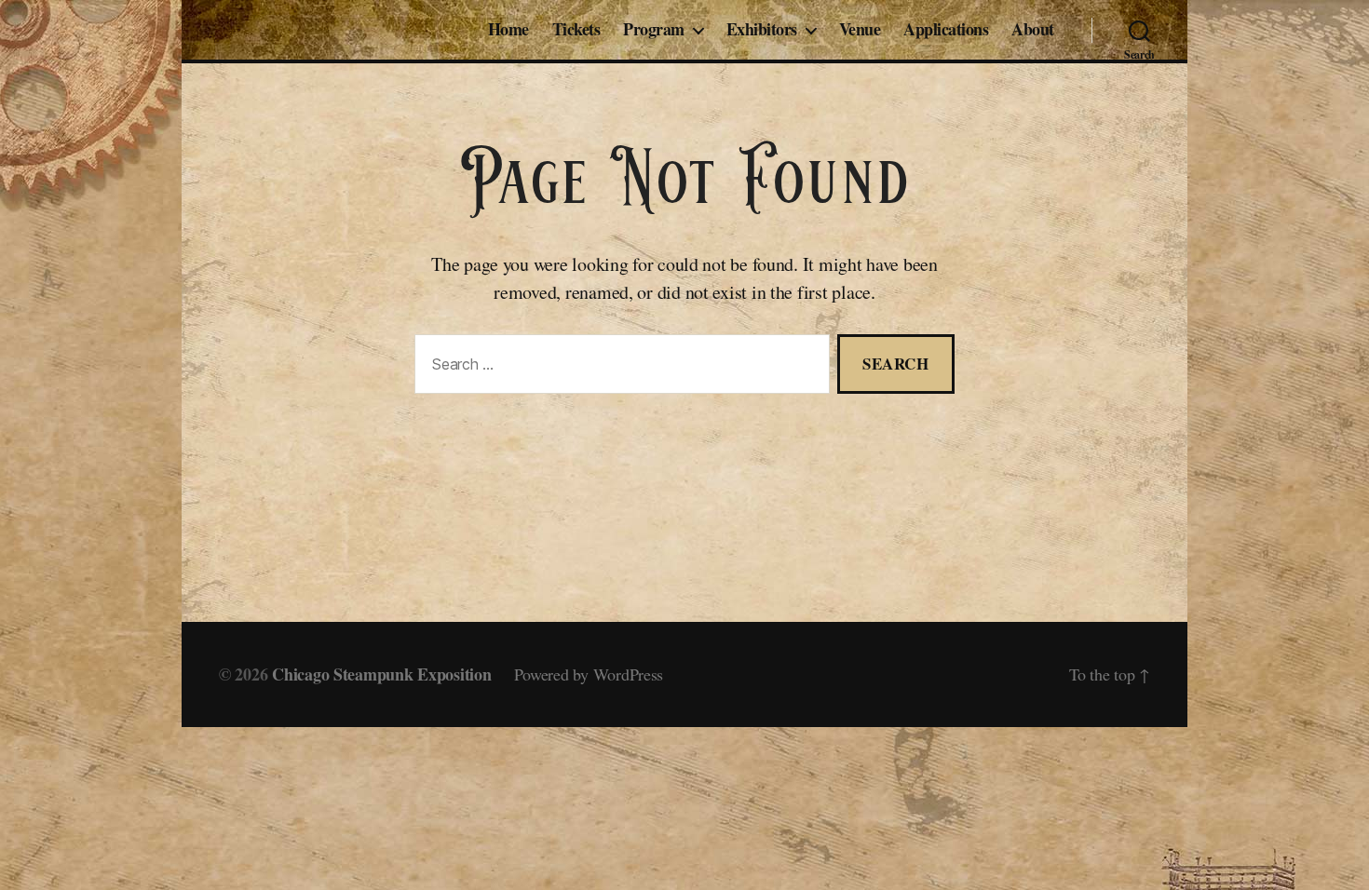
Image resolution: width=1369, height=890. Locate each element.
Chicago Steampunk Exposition (381, 674)
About (1032, 30)
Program (653, 30)
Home (508, 30)
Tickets (576, 30)
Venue (860, 30)
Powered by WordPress (589, 674)
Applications (945, 30)
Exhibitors (761, 30)
